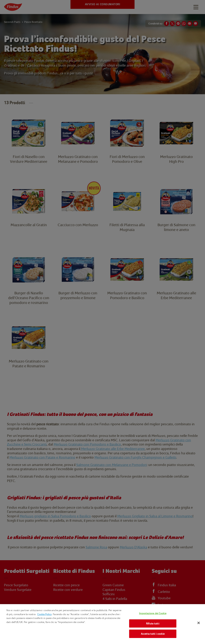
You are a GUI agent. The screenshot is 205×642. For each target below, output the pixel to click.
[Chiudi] (198, 623)
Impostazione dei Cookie (152, 613)
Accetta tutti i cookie (153, 633)
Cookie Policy (44, 614)
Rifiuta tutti (152, 623)
